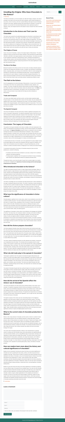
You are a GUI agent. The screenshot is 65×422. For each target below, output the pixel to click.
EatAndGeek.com (32, 420)
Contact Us (44, 6)
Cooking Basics (19, 6)
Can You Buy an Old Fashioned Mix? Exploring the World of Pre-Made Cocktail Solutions (53, 22)
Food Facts (26, 6)
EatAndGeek (32, 2)
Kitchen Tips (32, 6)
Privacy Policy (50, 6)
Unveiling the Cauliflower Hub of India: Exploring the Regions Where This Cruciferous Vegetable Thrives (53, 48)
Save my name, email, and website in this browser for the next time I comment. (21, 410)
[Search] (60, 12)
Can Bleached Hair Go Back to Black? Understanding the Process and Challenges (53, 35)
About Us (38, 6)
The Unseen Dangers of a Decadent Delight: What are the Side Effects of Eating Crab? (53, 30)
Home (13, 6)
